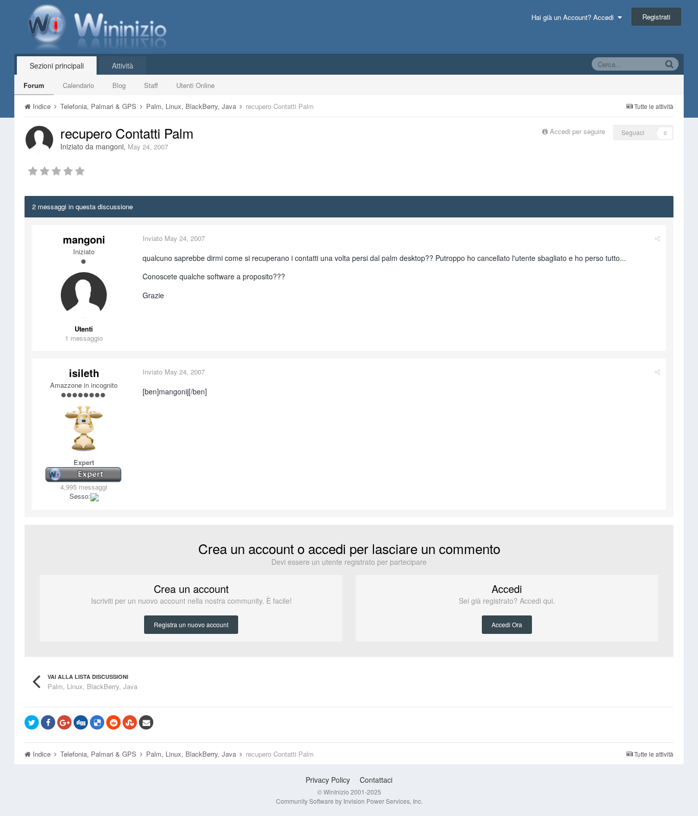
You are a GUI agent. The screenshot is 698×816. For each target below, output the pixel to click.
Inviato (174, 238)
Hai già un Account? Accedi (574, 17)
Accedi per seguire (578, 131)
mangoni (110, 146)
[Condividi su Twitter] (32, 722)
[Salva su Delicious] (97, 722)
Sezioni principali (57, 65)
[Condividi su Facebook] (48, 722)
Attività (122, 65)
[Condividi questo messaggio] (657, 238)
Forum (34, 85)
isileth (84, 372)
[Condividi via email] (146, 722)
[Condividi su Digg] (81, 722)
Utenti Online (195, 85)
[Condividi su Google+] (64, 722)
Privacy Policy (328, 780)
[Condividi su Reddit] (113, 722)
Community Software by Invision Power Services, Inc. (349, 801)
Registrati (656, 16)
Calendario (78, 85)
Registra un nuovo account (191, 624)
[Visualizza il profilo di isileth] (84, 429)
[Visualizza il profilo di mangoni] (39, 139)
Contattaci (376, 780)
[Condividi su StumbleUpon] (130, 722)
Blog (119, 85)
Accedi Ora (507, 624)
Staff (151, 85)
